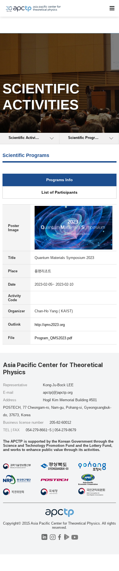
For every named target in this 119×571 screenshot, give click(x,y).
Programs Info (59, 180)
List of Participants (59, 192)
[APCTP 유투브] (74, 537)
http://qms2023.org (50, 325)
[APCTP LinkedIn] (44, 537)
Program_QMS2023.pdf (53, 338)
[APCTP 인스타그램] (52, 537)
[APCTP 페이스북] (59, 537)
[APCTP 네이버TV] (66, 537)
